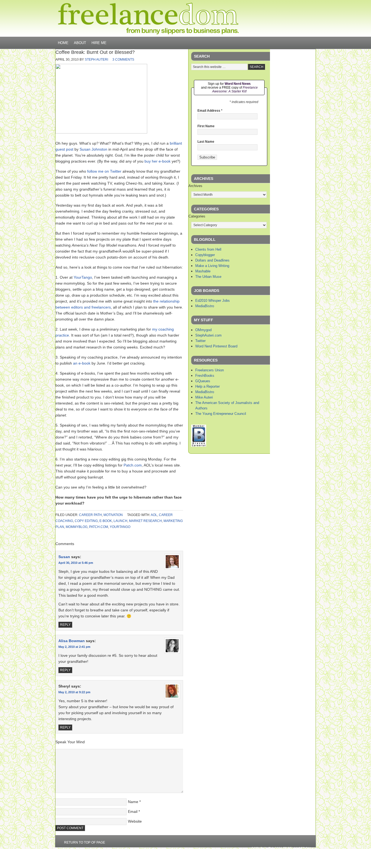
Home (63, 43)
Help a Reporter (207, 386)
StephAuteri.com (208, 335)
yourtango (120, 527)
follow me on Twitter (104, 171)
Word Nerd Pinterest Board (216, 346)
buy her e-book (157, 161)
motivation (113, 515)
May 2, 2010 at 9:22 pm (74, 692)
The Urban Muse (208, 277)
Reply (65, 625)
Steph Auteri (96, 59)
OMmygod (203, 330)
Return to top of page (84, 842)
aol (154, 515)
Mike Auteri (204, 397)
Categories (196, 216)
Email (132, 811)
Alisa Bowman (71, 641)
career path (90, 515)
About (80, 43)
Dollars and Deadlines (212, 260)
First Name (206, 126)
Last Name (205, 141)
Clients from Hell (208, 249)
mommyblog (76, 527)
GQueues (202, 381)
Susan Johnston (93, 149)
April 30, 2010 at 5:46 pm (75, 562)
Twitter (200, 341)
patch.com (98, 527)
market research (145, 521)
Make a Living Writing (212, 266)
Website (135, 821)
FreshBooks (204, 376)
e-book (105, 521)
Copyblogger (205, 255)
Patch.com (133, 465)
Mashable (202, 271)
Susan (64, 557)
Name (133, 802)
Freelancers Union (209, 370)
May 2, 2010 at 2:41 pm (74, 646)
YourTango (83, 277)
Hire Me (99, 43)
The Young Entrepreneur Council (220, 414)
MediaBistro (204, 306)
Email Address (209, 110)
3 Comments (123, 59)
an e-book (81, 363)
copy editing (86, 521)
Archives (195, 186)
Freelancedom (148, 18)
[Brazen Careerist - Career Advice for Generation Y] (198, 445)
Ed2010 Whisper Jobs (212, 300)
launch (120, 521)
